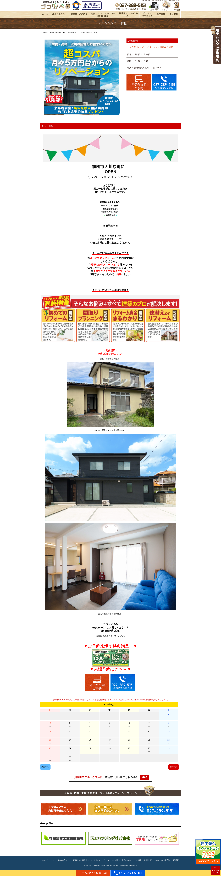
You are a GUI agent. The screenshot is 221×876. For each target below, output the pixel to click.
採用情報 (176, 860)
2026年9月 (174, 767)
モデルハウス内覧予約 (162, 860)
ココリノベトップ (48, 860)
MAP (144, 777)
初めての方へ (62, 860)
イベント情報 (56, 32)
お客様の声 (148, 860)
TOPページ (45, 32)
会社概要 (138, 860)
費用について (126, 860)
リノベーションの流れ (111, 860)
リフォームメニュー (95, 860)
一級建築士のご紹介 (78, 860)
